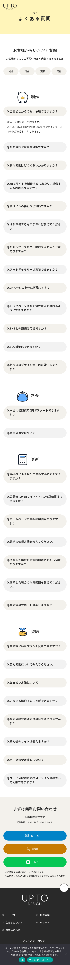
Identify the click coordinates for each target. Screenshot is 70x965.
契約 (59, 71)
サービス (10, 915)
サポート (45, 922)
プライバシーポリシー (35, 941)
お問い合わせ (12, 930)
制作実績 (45, 915)
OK (22, 960)
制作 (10, 71)
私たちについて (14, 922)
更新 (42, 71)
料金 (26, 71)
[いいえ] (65, 954)
